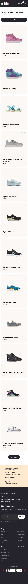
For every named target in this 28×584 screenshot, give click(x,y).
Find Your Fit (4, 549)
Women (3, 531)
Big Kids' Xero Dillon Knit (10, 338)
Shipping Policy (21, 534)
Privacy (11, 575)
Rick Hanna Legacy (4, 559)
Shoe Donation (5, 555)
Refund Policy (20, 531)
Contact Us (20, 540)
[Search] (19, 3)
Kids (2, 537)
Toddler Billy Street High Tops (12, 408)
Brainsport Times (5, 552)
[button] (25, 3)
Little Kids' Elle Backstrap (11, 124)
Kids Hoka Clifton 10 (9, 302)
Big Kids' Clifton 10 (8, 232)
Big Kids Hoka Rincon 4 (10, 197)
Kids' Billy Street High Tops (11, 54)
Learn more (8, 479)
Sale (2, 543)
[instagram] (21, 547)
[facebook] (18, 547)
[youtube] (23, 547)
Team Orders (20, 537)
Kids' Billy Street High (9, 89)
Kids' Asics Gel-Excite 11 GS (11, 267)
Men (2, 534)
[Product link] (14, 38)
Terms (16, 575)
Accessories (4, 540)
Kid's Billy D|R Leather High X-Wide (14, 373)
